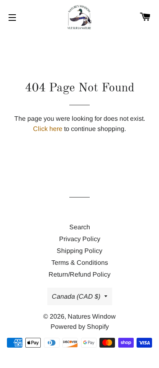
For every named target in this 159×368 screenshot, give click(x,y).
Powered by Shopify (80, 326)
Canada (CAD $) (76, 296)
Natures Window (92, 316)
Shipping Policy (79, 250)
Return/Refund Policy (79, 274)
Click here (47, 128)
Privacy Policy (79, 238)
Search (79, 227)
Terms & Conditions (79, 262)
